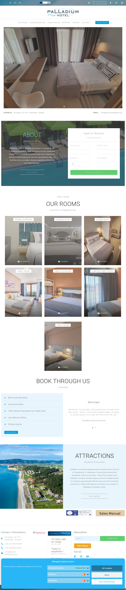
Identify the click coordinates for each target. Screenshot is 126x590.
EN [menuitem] (15, 3)
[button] (6, 67)
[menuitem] (15, 2)
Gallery (76, 22)
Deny (107, 575)
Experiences (54, 22)
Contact (86, 22)
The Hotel (23, 22)
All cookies (107, 568)
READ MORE (32, 172)
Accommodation (38, 22)
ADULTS (74, 158)
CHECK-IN (75, 146)
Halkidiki (66, 22)
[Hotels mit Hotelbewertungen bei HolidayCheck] (65, 533)
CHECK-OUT (102, 146)
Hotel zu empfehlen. (57, 550)
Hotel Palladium (54, 533)
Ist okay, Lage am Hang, (58, 540)
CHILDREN (102, 158)
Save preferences (107, 582)
